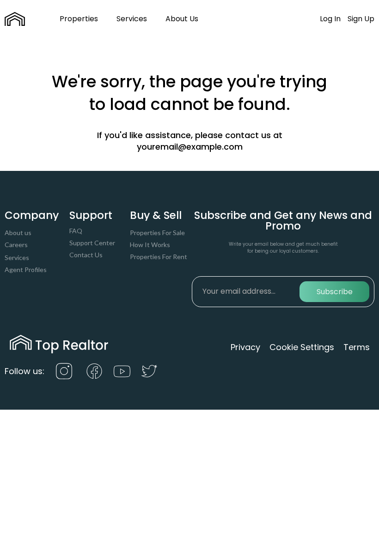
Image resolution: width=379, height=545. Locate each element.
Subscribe (335, 291)
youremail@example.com (190, 146)
